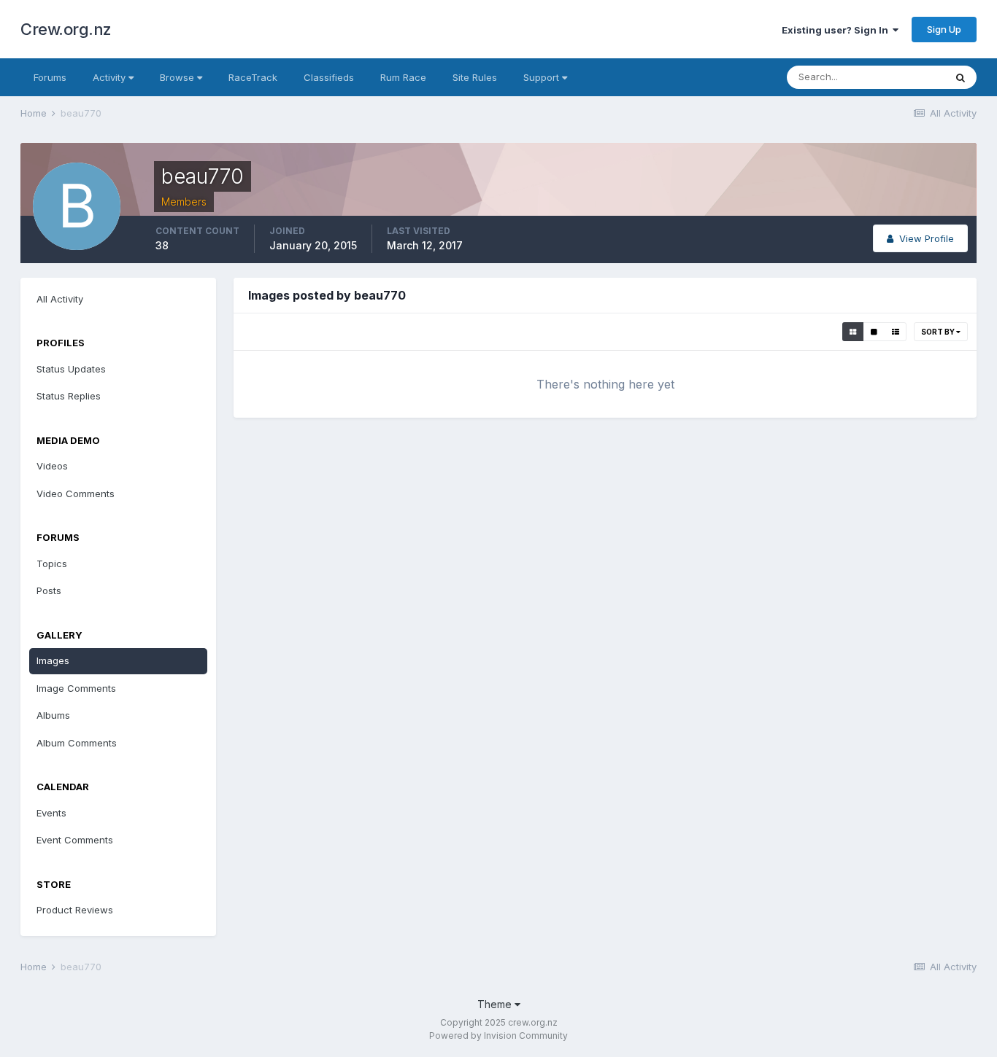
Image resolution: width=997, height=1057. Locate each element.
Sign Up (944, 29)
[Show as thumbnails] (852, 331)
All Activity (59, 299)
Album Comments (76, 743)
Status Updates (71, 369)
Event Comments (74, 840)
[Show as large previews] (874, 331)
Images (52, 660)
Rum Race (403, 77)
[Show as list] (895, 331)
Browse (178, 77)
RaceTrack (252, 77)
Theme (496, 1004)
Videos (52, 466)
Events (51, 813)
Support (542, 77)
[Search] (960, 77)
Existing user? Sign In (837, 30)
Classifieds (329, 77)
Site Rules (475, 77)
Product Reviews (74, 910)
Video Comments (75, 493)
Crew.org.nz (66, 29)
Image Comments (76, 688)
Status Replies (68, 396)
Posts (48, 590)
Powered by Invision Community (498, 1035)
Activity (110, 77)
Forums (50, 77)
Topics (51, 563)
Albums (53, 715)
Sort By (938, 331)
